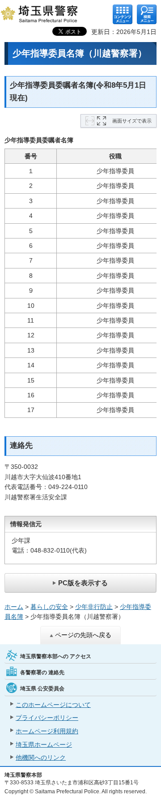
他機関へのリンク (41, 757)
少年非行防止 (94, 606)
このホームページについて (53, 704)
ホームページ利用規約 (47, 731)
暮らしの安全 (49, 606)
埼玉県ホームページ (44, 744)
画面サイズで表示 (132, 120)
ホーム (13, 606)
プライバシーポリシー (47, 717)
